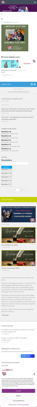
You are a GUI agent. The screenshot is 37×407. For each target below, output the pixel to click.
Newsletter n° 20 (6, 173)
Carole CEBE (4, 365)
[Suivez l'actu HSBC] (34, 84)
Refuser (18, 396)
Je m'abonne (26, 356)
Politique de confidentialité (23, 404)
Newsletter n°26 (6, 136)
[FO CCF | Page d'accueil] (4, 2)
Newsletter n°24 (6, 140)
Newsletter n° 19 (6, 177)
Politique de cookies (12, 404)
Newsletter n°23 (6, 144)
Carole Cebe (7, 22)
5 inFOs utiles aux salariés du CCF (12, 99)
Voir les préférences (18, 400)
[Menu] (35, 2)
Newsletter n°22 (6, 148)
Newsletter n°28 (6, 131)
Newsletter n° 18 (6, 180)
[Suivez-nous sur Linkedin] (32, 84)
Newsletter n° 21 (6, 169)
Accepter (18, 391)
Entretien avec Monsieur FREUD (10, 268)
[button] (34, 374)
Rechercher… (6, 167)
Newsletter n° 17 (6, 184)
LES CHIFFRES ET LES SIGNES (9, 245)
